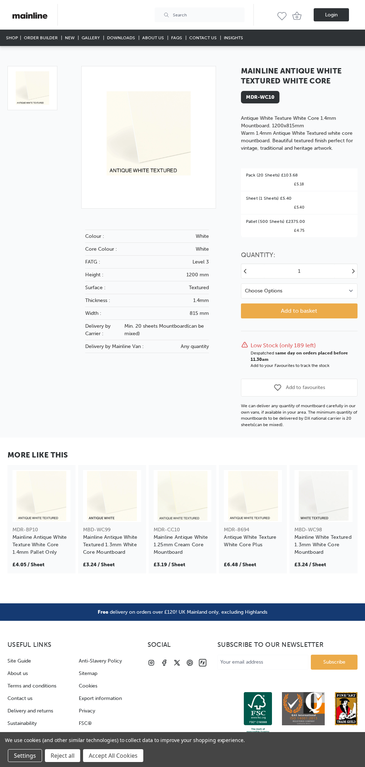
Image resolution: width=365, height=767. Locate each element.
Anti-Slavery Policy (100, 661)
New (70, 37)
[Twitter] (177, 662)
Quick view (41, 512)
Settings (25, 756)
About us (17, 673)
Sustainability (22, 723)
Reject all (62, 756)
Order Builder (41, 37)
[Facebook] (164, 662)
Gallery (91, 37)
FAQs (177, 37)
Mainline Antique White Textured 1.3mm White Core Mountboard (110, 544)
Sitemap (88, 673)
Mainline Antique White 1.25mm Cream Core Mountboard (181, 544)
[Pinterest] (190, 662)
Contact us (19, 698)
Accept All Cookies (113, 756)
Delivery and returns (30, 711)
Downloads (121, 37)
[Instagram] (151, 662)
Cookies (88, 686)
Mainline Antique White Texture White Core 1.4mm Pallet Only (39, 544)
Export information (100, 698)
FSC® (85, 723)
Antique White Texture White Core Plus (250, 541)
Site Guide (19, 661)
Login (331, 15)
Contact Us (203, 37)
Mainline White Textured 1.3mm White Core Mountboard (322, 544)
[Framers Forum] (202, 662)
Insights (233, 37)
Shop (12, 37)
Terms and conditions (31, 686)
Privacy (87, 711)
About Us (153, 37)
